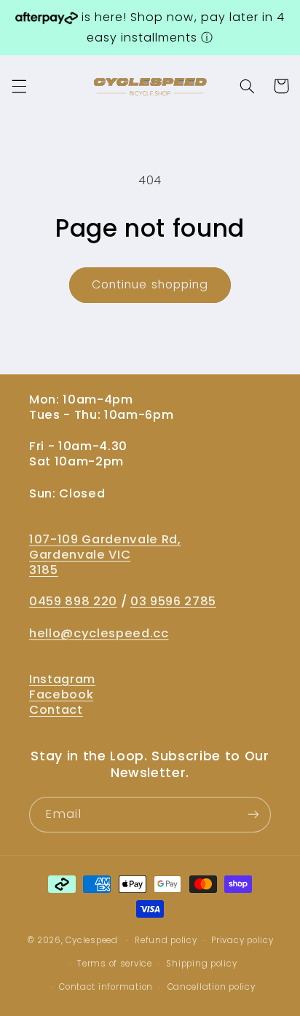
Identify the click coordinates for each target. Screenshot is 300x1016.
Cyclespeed (91, 940)
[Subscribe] (253, 814)
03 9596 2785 (173, 601)
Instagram (62, 679)
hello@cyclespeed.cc (99, 633)
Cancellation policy (211, 987)
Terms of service (114, 963)
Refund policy (166, 940)
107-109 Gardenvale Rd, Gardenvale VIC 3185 (105, 554)
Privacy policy (242, 940)
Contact (56, 709)
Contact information (106, 987)
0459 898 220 (73, 601)
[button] (19, 86)
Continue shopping (150, 284)
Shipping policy (201, 963)
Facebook (61, 694)
